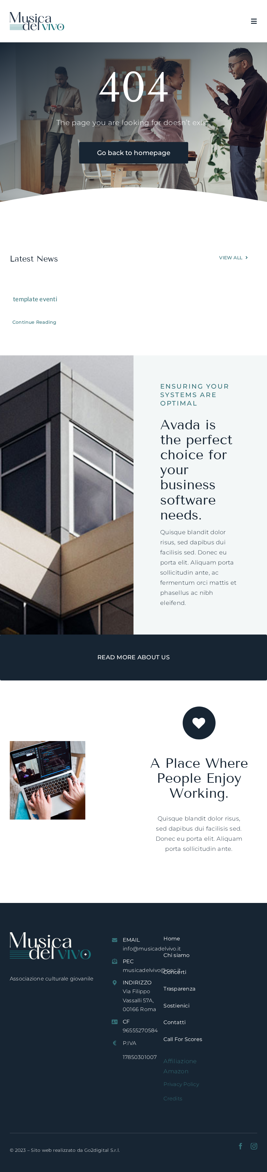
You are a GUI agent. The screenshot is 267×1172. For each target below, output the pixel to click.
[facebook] (240, 1146)
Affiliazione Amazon (180, 1066)
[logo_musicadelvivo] (37, 15)
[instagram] (254, 1146)
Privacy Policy (181, 1084)
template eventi (35, 299)
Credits (172, 1098)
